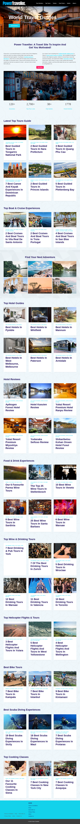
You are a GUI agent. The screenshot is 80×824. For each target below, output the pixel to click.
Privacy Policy (7, 816)
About (13, 816)
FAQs (16, 813)
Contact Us (19, 816)
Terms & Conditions (8, 813)
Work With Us (22, 813)
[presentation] (15, 132)
